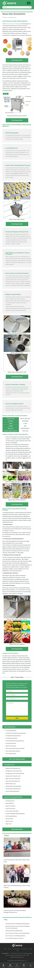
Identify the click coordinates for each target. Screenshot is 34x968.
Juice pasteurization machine (13, 751)
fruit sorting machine (11, 730)
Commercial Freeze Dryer (12, 811)
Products (10, 966)
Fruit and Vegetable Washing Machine (15, 813)
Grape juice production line (13, 781)
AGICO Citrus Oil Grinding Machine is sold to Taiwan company (17, 886)
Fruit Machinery (12, 17)
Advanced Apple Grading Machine (14, 930)
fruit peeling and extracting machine (15, 740)
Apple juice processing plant (13, 778)
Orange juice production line (13, 776)
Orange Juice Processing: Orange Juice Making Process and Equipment (17, 927)
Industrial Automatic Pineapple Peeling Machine (17, 923)
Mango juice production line (13, 768)
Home (5, 17)
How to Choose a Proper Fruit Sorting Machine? (18, 933)
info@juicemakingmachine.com (17, 957)
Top (31, 966)
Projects (30, 948)
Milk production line (11, 783)
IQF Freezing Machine (11, 816)
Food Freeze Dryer (10, 808)
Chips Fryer (8, 823)
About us (10, 948)
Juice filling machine (11, 753)
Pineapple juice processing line (14, 771)
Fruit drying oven (10, 800)
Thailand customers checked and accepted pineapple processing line (15, 911)
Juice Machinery (9, 727)
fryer (18, 392)
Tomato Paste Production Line (13, 788)
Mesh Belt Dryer (10, 803)
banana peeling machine (21, 389)
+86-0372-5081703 (15, 953)
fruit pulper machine (11, 743)
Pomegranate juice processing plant (15, 773)
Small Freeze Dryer (10, 806)
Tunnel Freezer (9, 818)
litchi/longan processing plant (13, 786)
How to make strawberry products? (15, 938)
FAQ (5, 919)
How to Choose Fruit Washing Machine (15, 935)
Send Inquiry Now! (17, 60)
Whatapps (17, 966)
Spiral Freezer (9, 821)
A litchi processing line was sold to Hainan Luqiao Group (17, 860)
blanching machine (18, 390)
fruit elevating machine (11, 738)
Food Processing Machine (13, 797)
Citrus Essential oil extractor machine (15, 748)
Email (23, 966)
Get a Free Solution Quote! (17, 759)
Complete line (24, 948)
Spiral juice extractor (11, 746)
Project (6, 835)
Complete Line (9, 764)
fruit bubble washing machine (13, 735)
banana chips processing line (12, 23)
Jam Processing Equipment (12, 791)
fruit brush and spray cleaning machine (16, 733)
